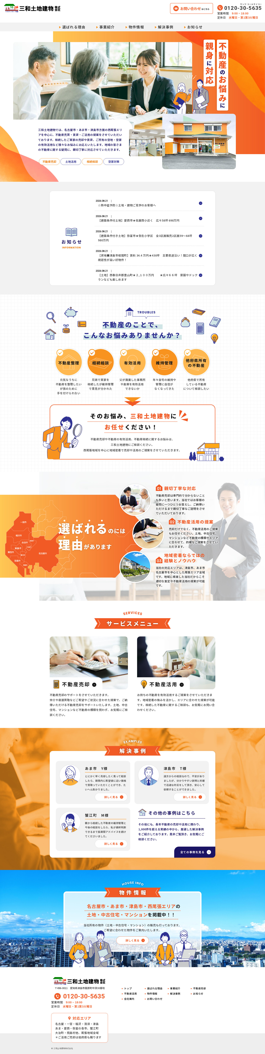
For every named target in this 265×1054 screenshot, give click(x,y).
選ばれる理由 (74, 27)
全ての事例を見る (192, 852)
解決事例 (165, 27)
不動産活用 (130, 993)
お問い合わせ (155, 998)
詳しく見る (111, 797)
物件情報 (136, 27)
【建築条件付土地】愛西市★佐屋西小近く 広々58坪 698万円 (139, 220)
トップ (128, 988)
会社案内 (129, 998)
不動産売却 (199, 988)
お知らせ (195, 27)
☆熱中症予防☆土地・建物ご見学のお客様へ (127, 205)
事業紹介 (107, 27)
